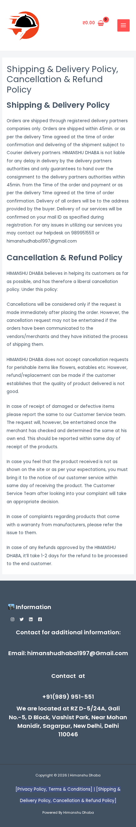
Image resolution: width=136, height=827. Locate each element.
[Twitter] (21, 619)
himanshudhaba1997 (58, 653)
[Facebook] (40, 619)
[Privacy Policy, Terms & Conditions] (54, 789)
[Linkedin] (30, 619)
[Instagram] (12, 619)
